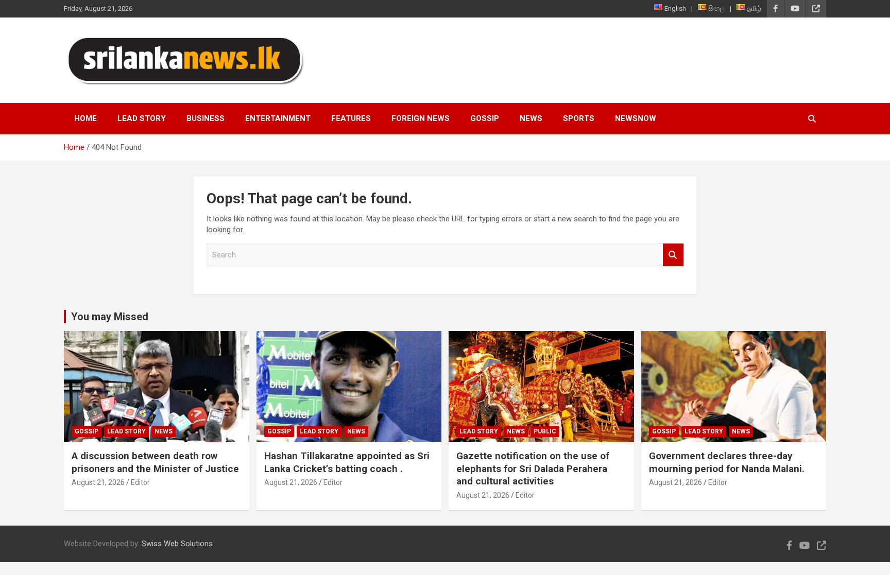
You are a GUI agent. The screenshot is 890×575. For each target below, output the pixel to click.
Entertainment (278, 118)
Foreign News (420, 118)
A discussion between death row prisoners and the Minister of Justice (155, 462)
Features (351, 118)
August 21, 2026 (98, 482)
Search (673, 255)
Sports (578, 118)
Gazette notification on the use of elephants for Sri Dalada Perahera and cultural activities (532, 468)
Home (85, 118)
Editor (140, 482)
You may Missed (109, 316)
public (545, 431)
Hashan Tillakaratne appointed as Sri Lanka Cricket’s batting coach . (347, 462)
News (531, 118)
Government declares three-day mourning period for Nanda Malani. (727, 462)
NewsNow (635, 118)
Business (205, 118)
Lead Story (141, 118)
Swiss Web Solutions (177, 543)
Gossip (484, 118)
